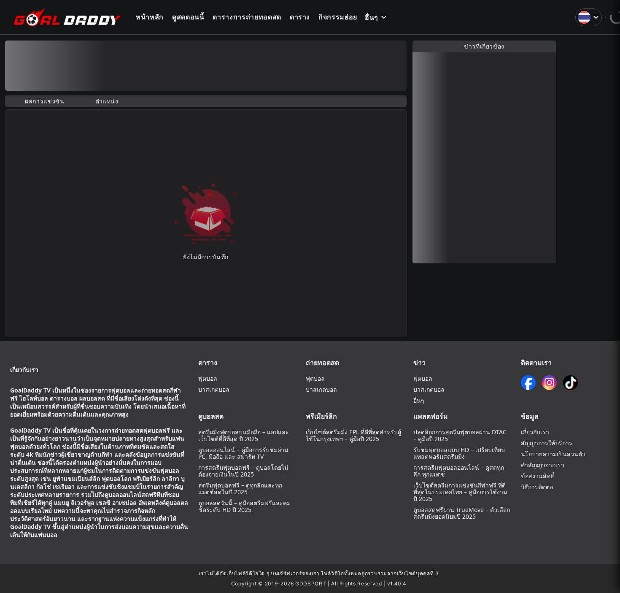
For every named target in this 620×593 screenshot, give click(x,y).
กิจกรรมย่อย (337, 17)
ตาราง (300, 17)
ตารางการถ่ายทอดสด (247, 17)
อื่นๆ (371, 17)
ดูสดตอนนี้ (188, 17)
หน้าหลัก (150, 17)
